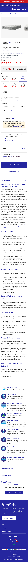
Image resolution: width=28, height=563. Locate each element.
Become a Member (9, 518)
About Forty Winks (6, 531)
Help (3, 524)
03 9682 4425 (9, 140)
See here (16, 484)
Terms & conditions (14, 551)
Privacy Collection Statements (14, 556)
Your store (11, 5)
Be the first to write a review (14, 492)
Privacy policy (14, 554)
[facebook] (20, 148)
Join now (5, 156)
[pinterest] (24, 148)
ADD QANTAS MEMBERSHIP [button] (19, 69)
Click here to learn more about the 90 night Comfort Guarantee (13, 226)
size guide (14, 100)
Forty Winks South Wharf (17, 126)
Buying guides (5, 528)
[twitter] (22, 148)
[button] (5, 78)
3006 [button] (12, 118)
